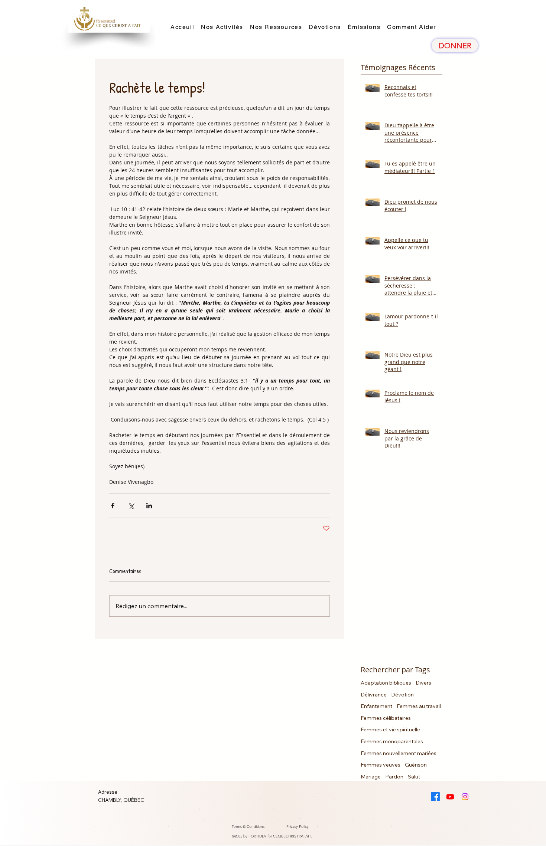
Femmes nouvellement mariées (398, 753)
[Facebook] (435, 796)
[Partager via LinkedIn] (149, 505)
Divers (423, 682)
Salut (414, 776)
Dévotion (402, 694)
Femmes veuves (380, 764)
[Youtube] (450, 796)
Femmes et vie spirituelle (390, 729)
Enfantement (376, 706)
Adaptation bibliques (386, 682)
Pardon (394, 776)
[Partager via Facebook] (112, 505)
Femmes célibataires (386, 718)
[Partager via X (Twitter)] (130, 505)
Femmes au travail (419, 706)
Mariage (371, 776)
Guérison (416, 764)
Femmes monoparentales (392, 741)
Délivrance (374, 694)
